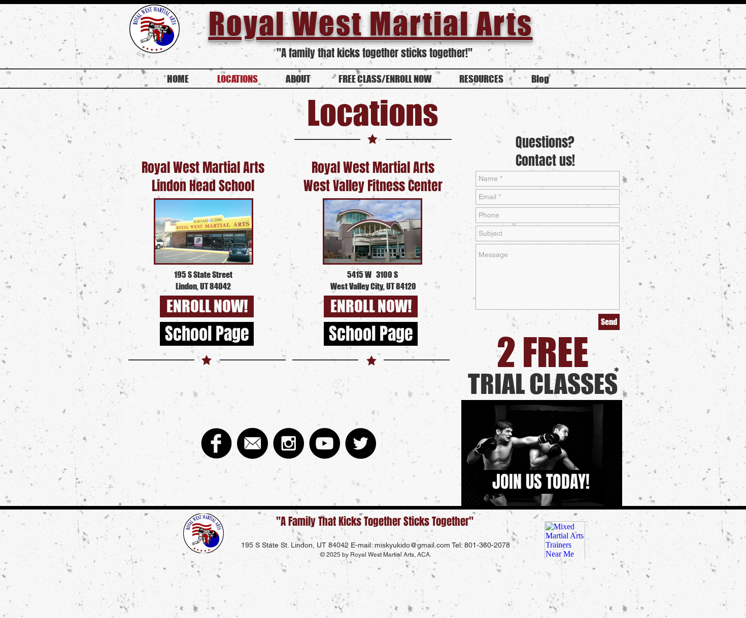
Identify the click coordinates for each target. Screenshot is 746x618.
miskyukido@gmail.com (412, 545)
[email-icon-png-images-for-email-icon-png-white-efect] (252, 443)
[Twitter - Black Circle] (360, 443)
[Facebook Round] (216, 443)
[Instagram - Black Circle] (288, 443)
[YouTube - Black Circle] (324, 443)
